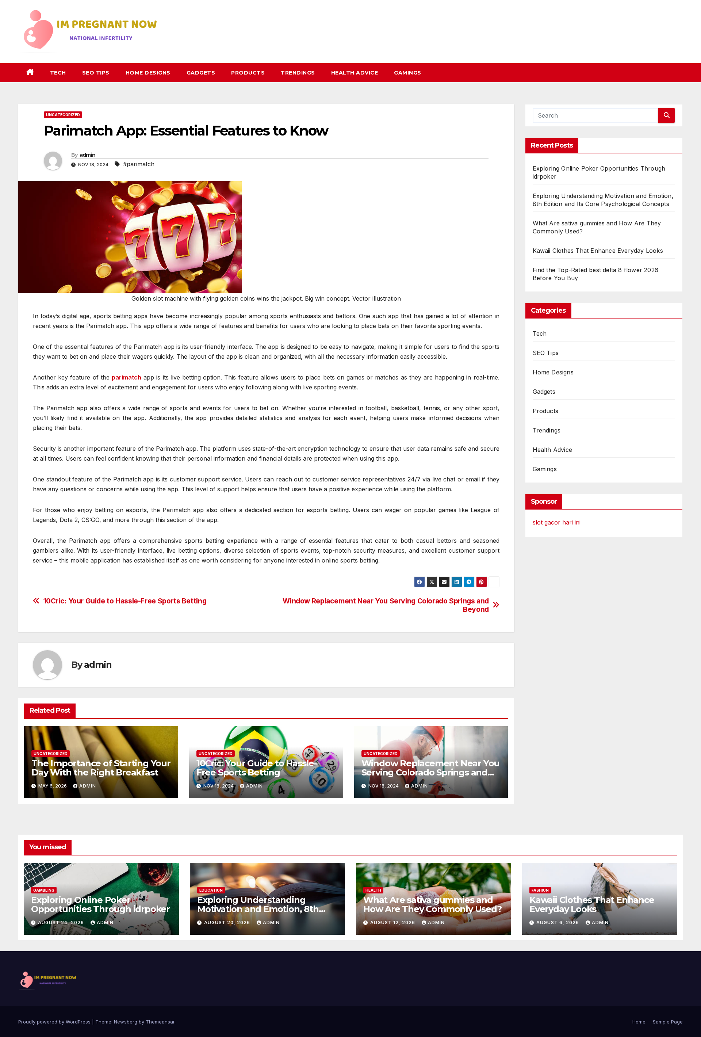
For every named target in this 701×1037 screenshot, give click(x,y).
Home (639, 1022)
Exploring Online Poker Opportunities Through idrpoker (100, 904)
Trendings (298, 72)
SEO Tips (96, 72)
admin (88, 155)
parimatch (126, 377)
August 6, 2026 (558, 922)
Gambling (43, 890)
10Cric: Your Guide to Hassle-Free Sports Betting (125, 601)
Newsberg (125, 1022)
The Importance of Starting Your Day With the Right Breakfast (101, 768)
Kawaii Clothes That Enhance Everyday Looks (598, 250)
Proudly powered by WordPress (55, 1022)
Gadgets (201, 72)
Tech (58, 72)
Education (211, 890)
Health (373, 890)
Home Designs (148, 72)
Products (248, 72)
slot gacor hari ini (557, 522)
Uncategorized (63, 115)
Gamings (407, 72)
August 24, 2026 (61, 922)
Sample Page (668, 1022)
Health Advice (354, 72)
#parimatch (138, 164)
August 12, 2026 (393, 922)
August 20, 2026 (228, 922)
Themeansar (160, 1022)
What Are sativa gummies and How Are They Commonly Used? (432, 904)
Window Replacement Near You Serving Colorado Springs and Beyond (386, 605)
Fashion (540, 890)
